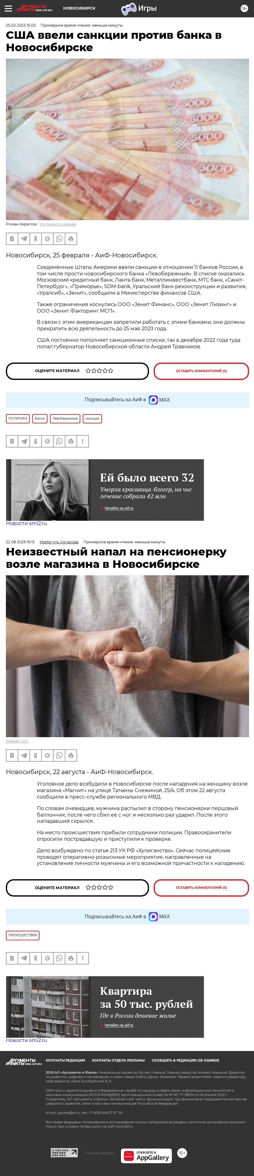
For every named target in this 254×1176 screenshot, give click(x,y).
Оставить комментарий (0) (201, 371)
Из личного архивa (58, 224)
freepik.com (17, 741)
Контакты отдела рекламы (118, 1060)
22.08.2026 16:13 (20, 542)
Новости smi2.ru (26, 523)
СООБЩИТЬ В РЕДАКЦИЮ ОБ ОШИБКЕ (185, 1060)
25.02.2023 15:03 (21, 25)
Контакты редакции (65, 1060)
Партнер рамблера (99, 1153)
